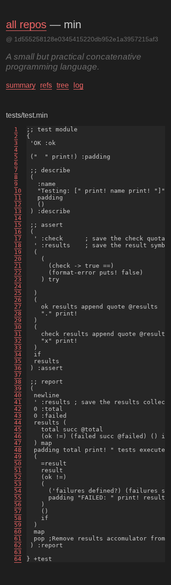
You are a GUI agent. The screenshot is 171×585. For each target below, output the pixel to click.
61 (17, 538)
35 (17, 361)
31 (17, 333)
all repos (26, 24)
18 (17, 245)
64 (17, 558)
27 (17, 306)
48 (17, 449)
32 (17, 340)
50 (17, 463)
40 (17, 395)
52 (17, 477)
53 (17, 483)
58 (17, 518)
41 (17, 402)
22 (17, 272)
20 (17, 258)
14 (17, 218)
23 (17, 279)
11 (17, 197)
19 (17, 252)
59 (17, 524)
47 (17, 443)
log (78, 85)
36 (17, 368)
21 (17, 265)
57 (17, 511)
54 (17, 490)
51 (17, 470)
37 (17, 374)
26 (17, 299)
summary (21, 85)
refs (46, 85)
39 (17, 388)
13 (17, 211)
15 (17, 224)
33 (17, 347)
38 (17, 381)
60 (17, 531)
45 (17, 429)
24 (17, 286)
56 (17, 504)
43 (17, 415)
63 (17, 552)
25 (17, 293)
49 (17, 456)
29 (17, 320)
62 (17, 545)
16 (17, 231)
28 (17, 313)
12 (17, 204)
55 (17, 497)
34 (17, 354)
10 (17, 190)
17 (17, 238)
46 (17, 436)
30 (17, 327)
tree (63, 85)
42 (17, 408)
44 (17, 422)
